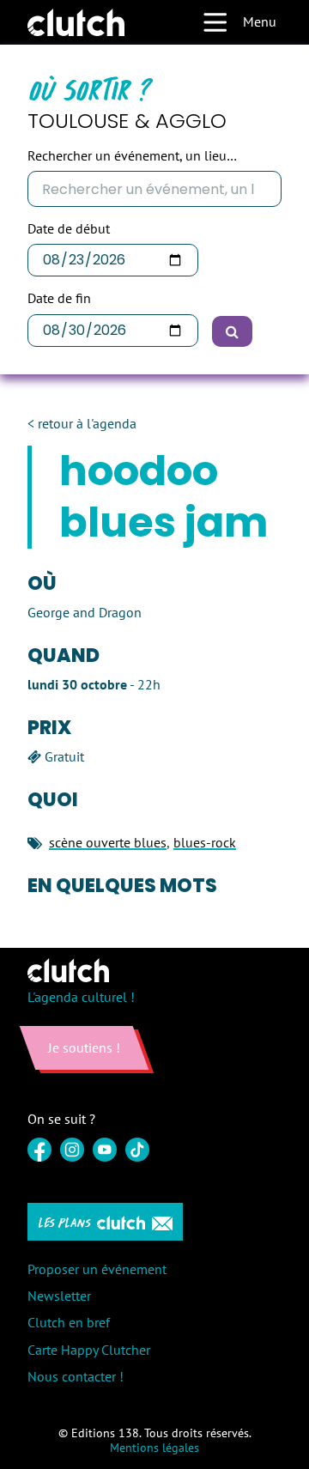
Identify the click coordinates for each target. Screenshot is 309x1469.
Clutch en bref (68, 1322)
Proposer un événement (97, 1269)
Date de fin (59, 298)
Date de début (68, 229)
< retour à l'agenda (81, 424)
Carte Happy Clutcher (88, 1349)
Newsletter (59, 1295)
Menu (259, 21)
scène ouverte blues (108, 842)
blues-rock (204, 842)
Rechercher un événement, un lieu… (132, 156)
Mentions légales (154, 1447)
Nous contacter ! (75, 1376)
